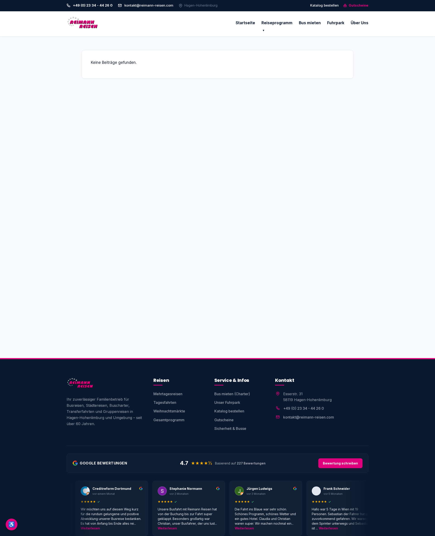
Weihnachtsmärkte (169, 411)
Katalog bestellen (324, 5)
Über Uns (359, 23)
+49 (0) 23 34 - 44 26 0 (303, 408)
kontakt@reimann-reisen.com (148, 5)
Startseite (245, 23)
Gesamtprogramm (168, 420)
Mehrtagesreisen (167, 394)
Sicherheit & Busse (230, 428)
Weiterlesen (77, 528)
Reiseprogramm (276, 23)
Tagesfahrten (164, 402)
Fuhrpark (335, 23)
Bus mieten (310, 23)
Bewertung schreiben (340, 463)
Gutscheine (358, 5)
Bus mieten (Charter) (232, 394)
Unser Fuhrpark (227, 402)
